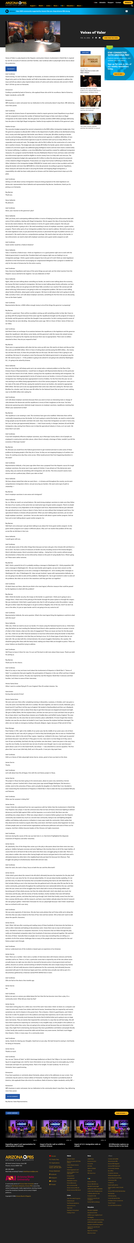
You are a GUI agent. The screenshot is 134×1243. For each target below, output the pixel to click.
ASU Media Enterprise (18, 1186)
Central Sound (70, 1201)
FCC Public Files (54, 1159)
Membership (111, 1193)
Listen (69, 1195)
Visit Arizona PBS (112, 1180)
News (89, 1156)
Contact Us (111, 1182)
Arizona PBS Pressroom (114, 1166)
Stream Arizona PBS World (74, 1190)
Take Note (69, 1208)
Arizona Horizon (92, 1161)
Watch (69, 1156)
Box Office (110, 1171)
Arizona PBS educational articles (96, 1220)
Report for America (92, 1230)
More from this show (111, 38)
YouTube (53, 1181)
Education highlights (93, 1210)
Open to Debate (92, 1168)
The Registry (91, 1217)
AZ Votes (90, 1166)
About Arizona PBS (113, 1161)
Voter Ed (90, 1171)
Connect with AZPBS (113, 1159)
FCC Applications (54, 1163)
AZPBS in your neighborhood (95, 1215)
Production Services (113, 1173)
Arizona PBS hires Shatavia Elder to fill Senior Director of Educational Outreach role (90, 90)
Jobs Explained (70, 1178)
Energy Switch (70, 1176)
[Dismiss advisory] (127, 11)
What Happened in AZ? (73, 1170)
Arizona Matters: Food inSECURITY (72, 1172)
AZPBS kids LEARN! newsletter (95, 1189)
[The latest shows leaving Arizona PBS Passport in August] (90, 114)
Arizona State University (27, 1184)
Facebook (53, 1174)
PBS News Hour (92, 1173)
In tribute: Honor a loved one (115, 1200)
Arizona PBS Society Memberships (116, 1191)
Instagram (53, 1178)
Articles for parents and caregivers (93, 1199)
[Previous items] (5, 1128)
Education (91, 1207)
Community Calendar (113, 1168)
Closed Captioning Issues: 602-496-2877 (55, 1166)
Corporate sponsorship (114, 1198)
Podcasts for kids (92, 1196)
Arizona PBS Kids (92, 1181)
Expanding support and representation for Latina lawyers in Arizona (20, 1145)
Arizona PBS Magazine (113, 1163)
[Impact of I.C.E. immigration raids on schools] (90, 1121)
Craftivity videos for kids (94, 1193)
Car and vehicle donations (114, 1205)
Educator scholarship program (95, 1224)
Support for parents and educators (94, 1227)
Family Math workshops (94, 1202)
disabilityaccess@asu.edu (30, 1171)
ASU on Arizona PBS (72, 1185)
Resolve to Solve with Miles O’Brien (74, 1162)
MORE (120, 1113)
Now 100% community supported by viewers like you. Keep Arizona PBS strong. (43, 11)
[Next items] (128, 1128)
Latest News (91, 1159)
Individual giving (112, 1196)
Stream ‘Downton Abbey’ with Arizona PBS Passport (89, 109)
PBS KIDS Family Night (93, 1186)
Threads (53, 1184)
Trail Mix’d (69, 1167)
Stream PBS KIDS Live (93, 1184)
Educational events (92, 1212)
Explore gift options (113, 1185)
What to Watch (71, 1159)
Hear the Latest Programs (73, 1198)
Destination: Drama (72, 1180)
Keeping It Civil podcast (73, 1210)
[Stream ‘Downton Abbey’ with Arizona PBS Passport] (90, 96)
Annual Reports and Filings (114, 1178)
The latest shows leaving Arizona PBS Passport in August (90, 127)
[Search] (131, 5)
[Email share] (100, 38)
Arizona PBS (28, 1186)
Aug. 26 (84, 69)
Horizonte (90, 1163)
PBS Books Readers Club (114, 1175)
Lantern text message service (95, 1191)
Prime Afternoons (71, 1183)
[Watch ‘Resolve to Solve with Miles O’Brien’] (90, 56)
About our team (92, 1233)
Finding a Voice (71, 1212)
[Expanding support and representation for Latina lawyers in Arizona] (21, 1121)
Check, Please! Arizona (73, 1165)
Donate (53, 1156)
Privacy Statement (54, 1171)
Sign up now (118, 74)
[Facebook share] (93, 38)
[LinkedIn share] (97, 38)
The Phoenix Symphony (73, 1203)
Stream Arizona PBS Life (73, 1188)
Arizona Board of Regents (23, 1196)
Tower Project (111, 1203)
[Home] (15, 3)
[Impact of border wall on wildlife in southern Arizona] (55, 1121)
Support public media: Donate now (115, 1188)
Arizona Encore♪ (71, 1205)
